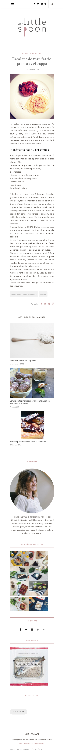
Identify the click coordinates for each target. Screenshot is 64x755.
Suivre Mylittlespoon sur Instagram (32, 743)
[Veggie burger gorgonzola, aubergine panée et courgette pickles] (38, 565)
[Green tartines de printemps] (38, 595)
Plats (25, 53)
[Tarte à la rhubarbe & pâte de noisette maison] (19, 595)
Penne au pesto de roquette (23, 360)
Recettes (36, 53)
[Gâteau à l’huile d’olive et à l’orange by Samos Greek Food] (19, 565)
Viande (43, 294)
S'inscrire (19, 711)
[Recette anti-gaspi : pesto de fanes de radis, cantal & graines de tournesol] (19, 610)
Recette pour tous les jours (24, 294)
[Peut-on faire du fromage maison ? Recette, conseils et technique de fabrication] (38, 580)
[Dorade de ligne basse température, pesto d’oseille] (19, 580)
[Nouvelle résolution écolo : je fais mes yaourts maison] (38, 610)
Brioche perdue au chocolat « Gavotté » (28, 441)
